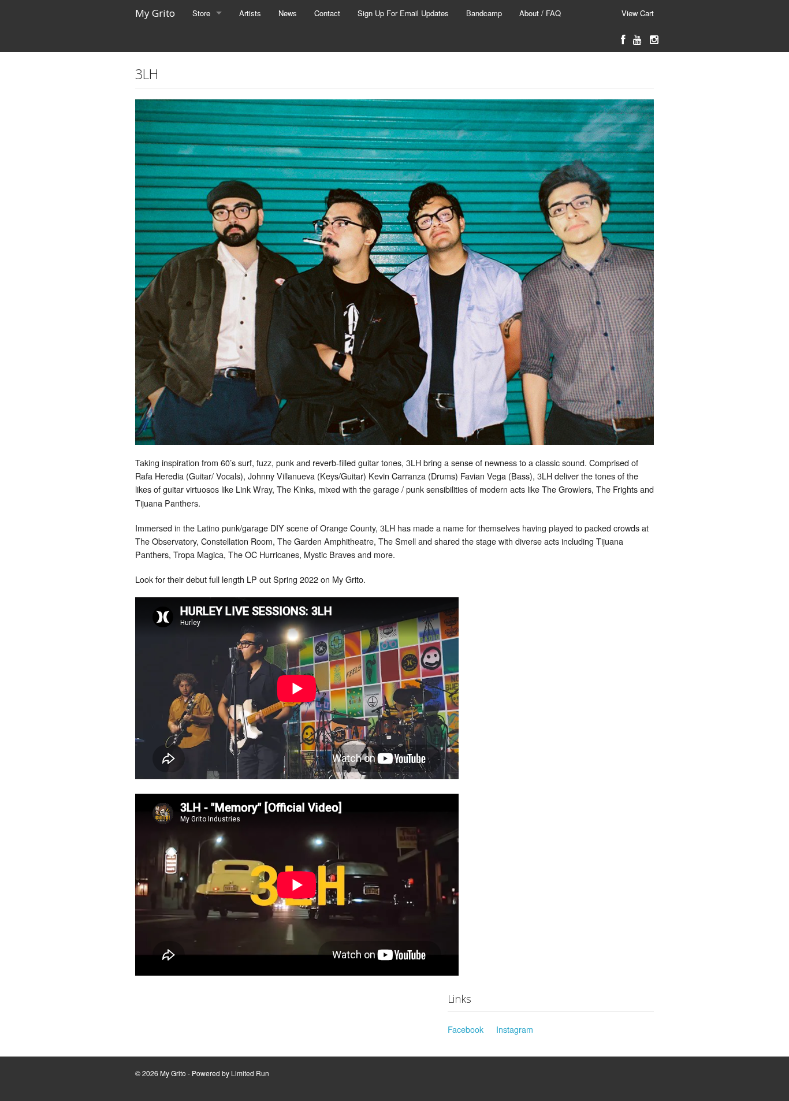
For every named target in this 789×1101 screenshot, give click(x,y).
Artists (250, 13)
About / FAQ (540, 13)
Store (201, 13)
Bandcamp (484, 13)
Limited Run (250, 1073)
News (287, 13)
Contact (327, 13)
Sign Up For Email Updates (403, 13)
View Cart (637, 13)
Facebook (465, 1029)
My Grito (155, 13)
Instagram (514, 1029)
